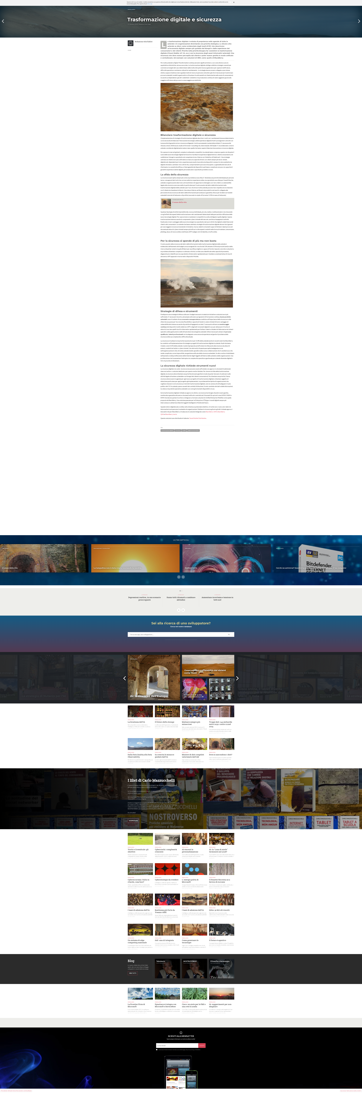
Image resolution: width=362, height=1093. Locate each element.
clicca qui (149, 4)
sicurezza (177, 430)
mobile (184, 430)
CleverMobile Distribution (197, 418)
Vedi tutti (132, 973)
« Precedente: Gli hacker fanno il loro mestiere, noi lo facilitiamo (16, 1090)
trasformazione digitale (167, 430)
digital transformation (193, 430)
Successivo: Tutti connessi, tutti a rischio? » (351, 1090)
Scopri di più (133, 820)
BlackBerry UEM (211, 412)
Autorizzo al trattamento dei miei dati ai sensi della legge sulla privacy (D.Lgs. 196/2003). (179, 1049)
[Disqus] (197, 460)
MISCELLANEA (131, 9)
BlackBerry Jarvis (171, 414)
